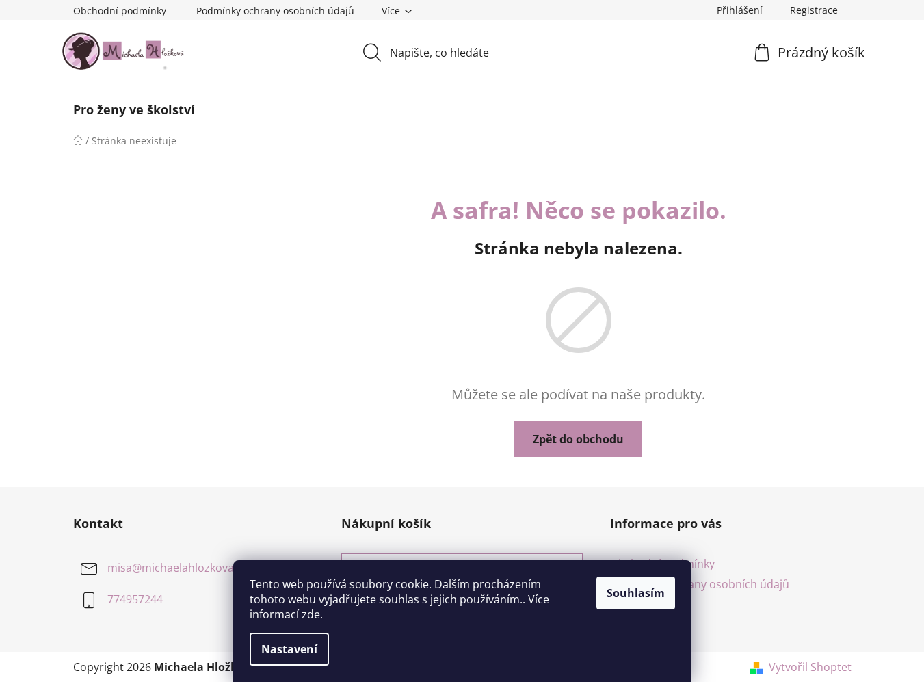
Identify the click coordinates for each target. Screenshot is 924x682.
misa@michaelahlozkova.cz (177, 567)
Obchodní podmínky (119, 10)
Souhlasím (636, 593)
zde (311, 614)
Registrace (814, 9)
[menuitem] (134, 109)
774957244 (135, 599)
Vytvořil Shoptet (810, 666)
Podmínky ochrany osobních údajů (275, 10)
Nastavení (289, 649)
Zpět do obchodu (578, 439)
